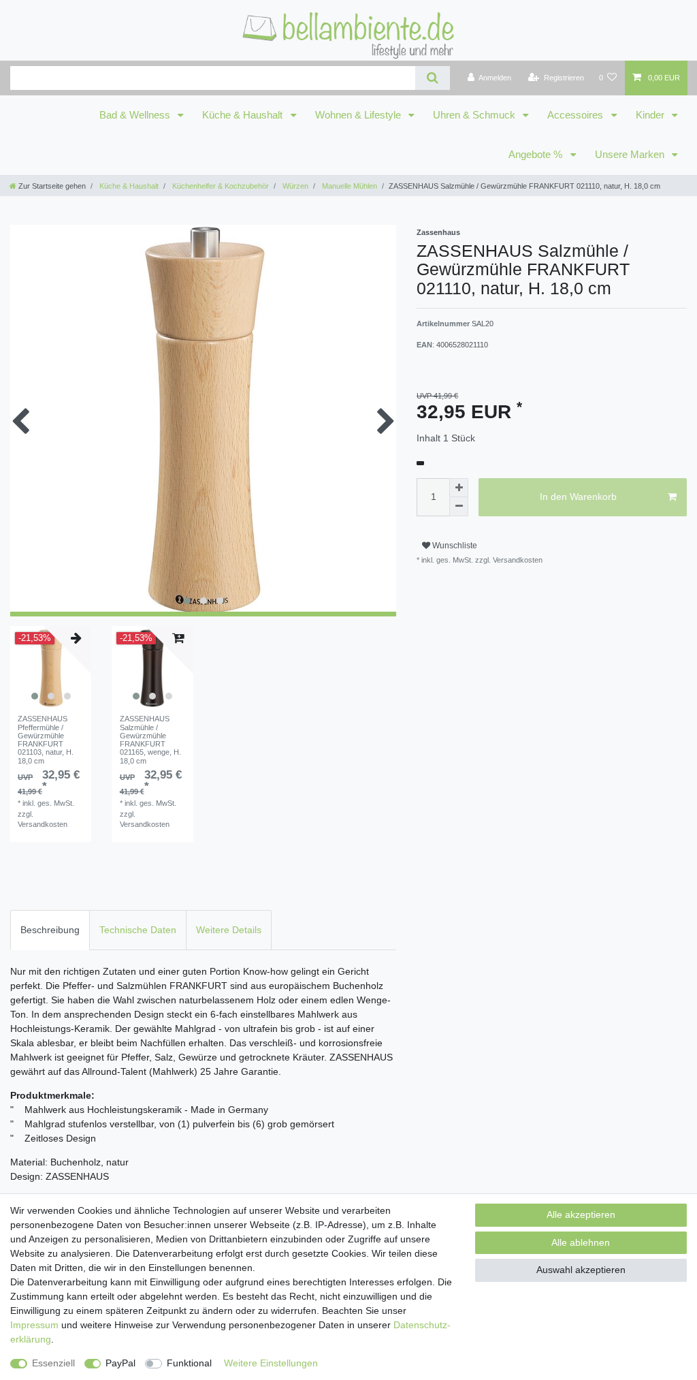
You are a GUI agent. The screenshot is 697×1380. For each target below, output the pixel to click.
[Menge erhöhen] (458, 487)
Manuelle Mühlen (348, 186)
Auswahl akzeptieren (581, 1269)
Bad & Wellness (136, 115)
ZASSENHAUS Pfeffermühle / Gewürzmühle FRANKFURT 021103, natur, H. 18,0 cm (46, 740)
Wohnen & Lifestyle (359, 115)
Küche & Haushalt (243, 115)
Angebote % (536, 154)
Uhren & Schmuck (475, 115)
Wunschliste (453, 545)
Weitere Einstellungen (271, 1363)
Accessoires (576, 115)
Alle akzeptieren (581, 1214)
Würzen (294, 186)
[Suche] (432, 78)
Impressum (34, 1324)
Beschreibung (50, 929)
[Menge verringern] (458, 506)
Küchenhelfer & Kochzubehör (219, 186)
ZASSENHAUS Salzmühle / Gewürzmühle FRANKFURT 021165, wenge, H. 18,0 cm (150, 740)
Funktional (189, 1363)
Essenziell (53, 1363)
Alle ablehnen (580, 1242)
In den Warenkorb (578, 496)
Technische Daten (137, 929)
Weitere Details (228, 929)
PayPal (120, 1363)
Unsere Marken (631, 154)
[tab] (50, 930)
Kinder (651, 115)
